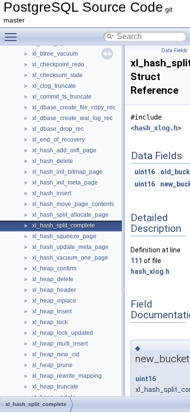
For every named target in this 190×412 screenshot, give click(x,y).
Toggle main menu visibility (12, 36)
